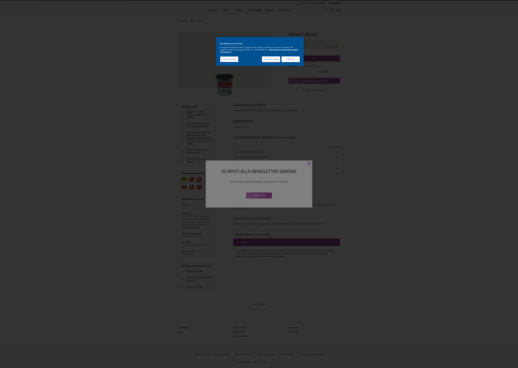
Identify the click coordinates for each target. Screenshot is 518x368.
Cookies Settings (229, 59)
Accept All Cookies (271, 59)
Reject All (290, 59)
